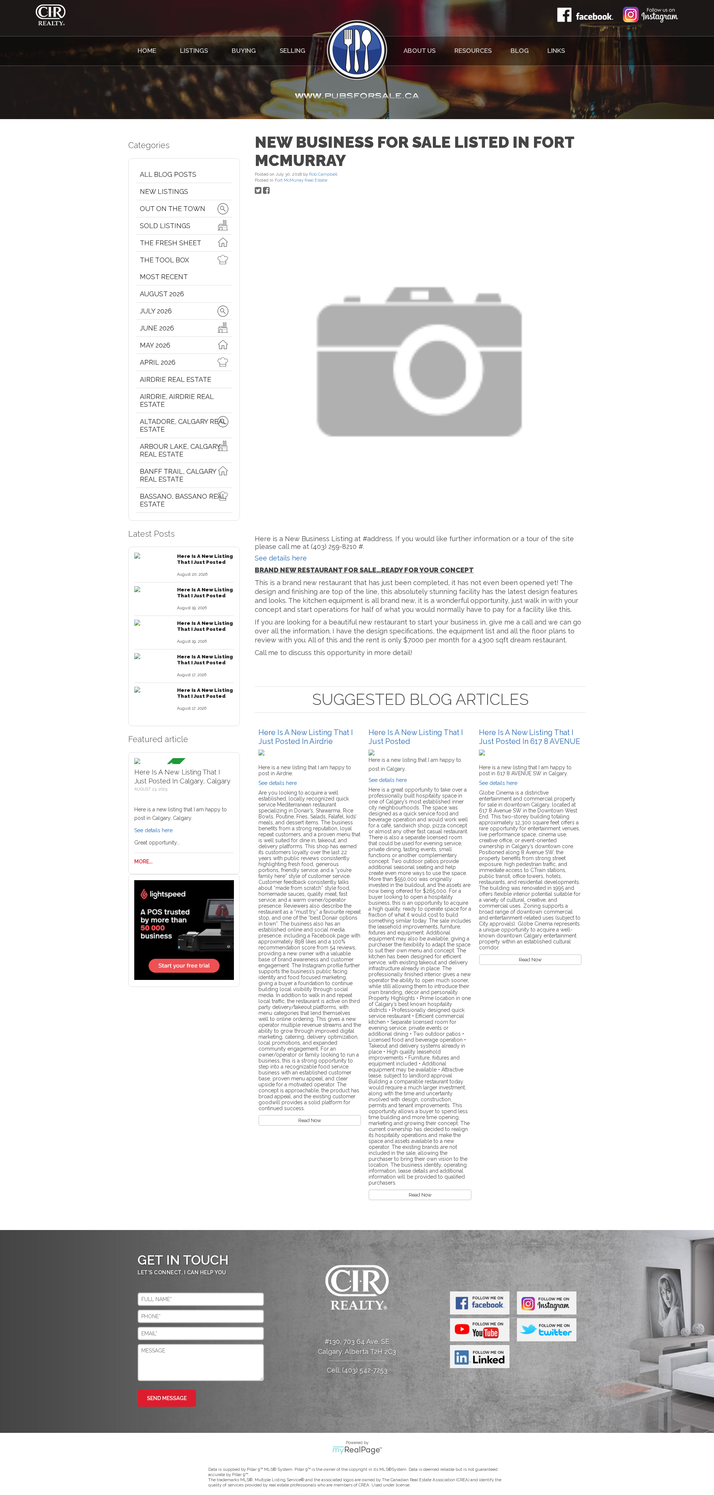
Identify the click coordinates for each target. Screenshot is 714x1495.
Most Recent (164, 277)
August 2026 (162, 294)
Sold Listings (165, 226)
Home (147, 50)
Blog (520, 50)
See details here (153, 830)
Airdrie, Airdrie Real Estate (176, 400)
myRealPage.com (357, 1450)
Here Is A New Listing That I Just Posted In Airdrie (305, 737)
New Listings (164, 191)
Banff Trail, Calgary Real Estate (178, 475)
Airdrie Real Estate (175, 379)
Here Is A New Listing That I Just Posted (205, 559)
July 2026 (156, 311)
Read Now (309, 1120)
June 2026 (157, 328)
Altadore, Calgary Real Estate (183, 425)
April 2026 (158, 362)
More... (143, 862)
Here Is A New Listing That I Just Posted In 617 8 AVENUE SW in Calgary (529, 741)
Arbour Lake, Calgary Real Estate (180, 450)
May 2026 (155, 345)
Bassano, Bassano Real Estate (183, 500)
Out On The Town (172, 209)
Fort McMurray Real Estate (301, 180)
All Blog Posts (168, 174)
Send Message (167, 1398)
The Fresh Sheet (170, 243)
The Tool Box (164, 260)
